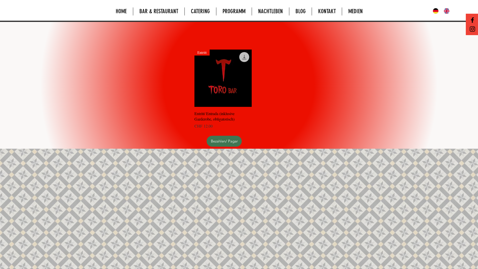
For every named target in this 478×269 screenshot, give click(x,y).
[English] (445, 10)
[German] (434, 10)
